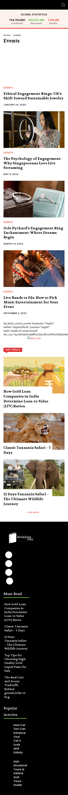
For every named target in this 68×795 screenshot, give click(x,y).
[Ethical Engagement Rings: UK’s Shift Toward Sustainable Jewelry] (34, 64)
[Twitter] (9, 581)
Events (8, 87)
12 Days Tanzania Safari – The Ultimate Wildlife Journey (26, 499)
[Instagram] (8, 563)
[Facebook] (8, 554)
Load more (33, 512)
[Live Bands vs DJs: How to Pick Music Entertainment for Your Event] (34, 268)
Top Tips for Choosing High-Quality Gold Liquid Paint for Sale (15, 663)
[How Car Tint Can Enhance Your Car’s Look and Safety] (7, 725)
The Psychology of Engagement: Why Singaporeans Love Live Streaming (32, 163)
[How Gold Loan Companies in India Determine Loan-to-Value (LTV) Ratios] (34, 375)
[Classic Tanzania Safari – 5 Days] (34, 431)
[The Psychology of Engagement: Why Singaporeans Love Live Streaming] (34, 129)
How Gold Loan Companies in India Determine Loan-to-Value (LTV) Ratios (15, 612)
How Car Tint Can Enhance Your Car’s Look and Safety (19, 738)
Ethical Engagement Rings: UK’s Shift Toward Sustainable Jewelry (33, 96)
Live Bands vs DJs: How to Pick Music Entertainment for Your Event (30, 302)
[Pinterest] (8, 572)
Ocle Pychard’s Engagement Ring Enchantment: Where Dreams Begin (33, 232)
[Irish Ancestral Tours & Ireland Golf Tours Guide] (7, 762)
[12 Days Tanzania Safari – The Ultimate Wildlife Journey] (34, 478)
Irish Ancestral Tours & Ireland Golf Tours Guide (20, 773)
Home (6, 35)
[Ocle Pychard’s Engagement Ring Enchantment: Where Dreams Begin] (34, 199)
